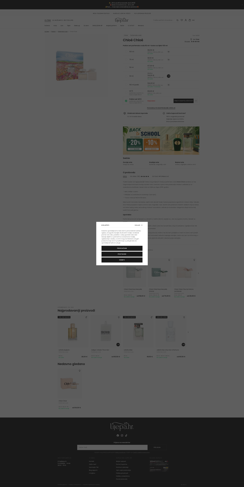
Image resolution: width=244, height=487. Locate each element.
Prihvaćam (122, 248)
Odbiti (122, 260)
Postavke (122, 254)
